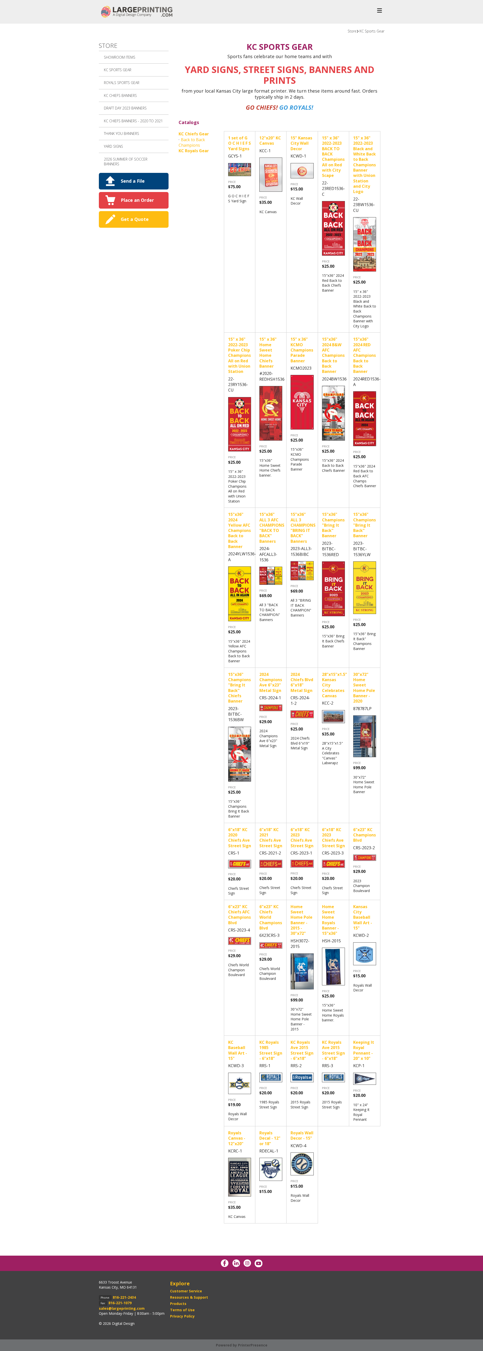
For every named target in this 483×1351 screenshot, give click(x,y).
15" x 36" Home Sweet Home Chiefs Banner (268, 352)
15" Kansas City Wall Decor (301, 143)
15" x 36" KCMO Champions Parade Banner (302, 349)
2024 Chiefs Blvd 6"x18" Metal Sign (302, 682)
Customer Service (186, 1291)
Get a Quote (135, 219)
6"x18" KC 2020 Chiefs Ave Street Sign (239, 837)
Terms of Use (182, 1309)
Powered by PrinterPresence (241, 1345)
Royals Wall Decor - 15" (302, 1135)
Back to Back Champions (192, 142)
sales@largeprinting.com (122, 1308)
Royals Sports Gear (121, 82)
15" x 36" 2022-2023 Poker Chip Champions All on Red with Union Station (239, 355)
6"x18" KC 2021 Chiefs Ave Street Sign (270, 837)
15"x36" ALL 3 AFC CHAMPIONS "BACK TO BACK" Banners (271, 528)
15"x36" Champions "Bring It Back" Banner (333, 525)
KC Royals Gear (194, 150)
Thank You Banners (121, 133)
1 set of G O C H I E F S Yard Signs (239, 143)
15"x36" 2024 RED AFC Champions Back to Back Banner (364, 355)
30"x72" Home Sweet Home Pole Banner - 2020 (364, 688)
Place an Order (137, 200)
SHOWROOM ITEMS (119, 57)
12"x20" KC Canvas (270, 140)
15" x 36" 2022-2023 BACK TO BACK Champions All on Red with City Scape (333, 156)
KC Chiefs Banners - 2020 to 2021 (133, 121)
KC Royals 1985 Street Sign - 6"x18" (270, 1050)
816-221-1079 (120, 1302)
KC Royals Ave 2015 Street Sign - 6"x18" (302, 1050)
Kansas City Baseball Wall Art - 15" (362, 917)
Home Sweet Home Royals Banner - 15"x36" (330, 920)
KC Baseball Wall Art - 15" (237, 1050)
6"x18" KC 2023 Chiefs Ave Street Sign (302, 837)
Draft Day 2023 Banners (125, 108)
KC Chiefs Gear (194, 134)
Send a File (133, 181)
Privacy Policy (182, 1316)
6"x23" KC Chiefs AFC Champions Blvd (239, 914)
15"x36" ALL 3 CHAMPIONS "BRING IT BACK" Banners (303, 528)
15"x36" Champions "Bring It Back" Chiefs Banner (239, 688)
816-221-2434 (124, 1297)
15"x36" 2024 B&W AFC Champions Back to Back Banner (333, 355)
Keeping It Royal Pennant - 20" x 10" (363, 1050)
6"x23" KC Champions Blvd (364, 835)
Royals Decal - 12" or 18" (269, 1138)
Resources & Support (189, 1297)
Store (352, 31)
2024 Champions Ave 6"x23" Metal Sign (270, 682)
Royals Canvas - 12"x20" (236, 1138)
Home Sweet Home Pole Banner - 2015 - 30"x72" (301, 920)
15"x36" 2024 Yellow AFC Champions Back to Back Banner (239, 530)
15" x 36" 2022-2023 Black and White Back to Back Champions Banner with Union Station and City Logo (364, 164)
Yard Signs (113, 146)
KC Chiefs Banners (120, 95)
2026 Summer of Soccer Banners (125, 162)
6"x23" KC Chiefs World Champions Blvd (270, 917)
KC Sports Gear (371, 31)
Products (178, 1303)
